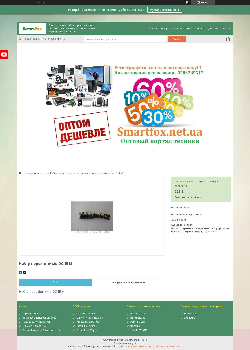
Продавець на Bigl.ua (125, 343)
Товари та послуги (35, 173)
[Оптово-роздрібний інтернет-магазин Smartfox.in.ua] (32, 28)
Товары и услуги (170, 28)
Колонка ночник (86, 313)
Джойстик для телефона (91, 317)
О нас (188, 28)
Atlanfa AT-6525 (139, 330)
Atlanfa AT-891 (138, 313)
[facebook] (20, 273)
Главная (153, 28)
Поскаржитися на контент (138, 346)
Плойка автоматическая (37, 321)
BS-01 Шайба (137, 317)
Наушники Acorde (87, 326)
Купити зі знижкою (164, 10)
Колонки (135, 326)
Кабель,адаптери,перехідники (69, 173)
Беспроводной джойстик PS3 (40, 317)
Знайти (177, 39)
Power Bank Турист (87, 330)
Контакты (199, 28)
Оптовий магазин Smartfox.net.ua (42, 330)
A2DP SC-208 (137, 321)
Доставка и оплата (219, 28)
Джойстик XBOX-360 (34, 326)
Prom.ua (142, 339)
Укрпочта (189, 317)
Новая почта (191, 313)
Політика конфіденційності (169, 346)
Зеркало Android (32, 313)
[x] (24, 273)
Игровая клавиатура (88, 321)
